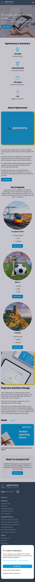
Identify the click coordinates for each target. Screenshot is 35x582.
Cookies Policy (6, 560)
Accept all (17, 566)
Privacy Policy (14, 560)
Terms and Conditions (23, 560)
